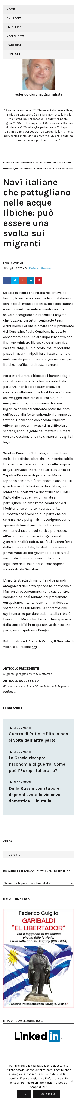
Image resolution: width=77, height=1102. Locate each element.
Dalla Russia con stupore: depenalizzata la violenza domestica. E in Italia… (35, 794)
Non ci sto (15, 36)
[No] (72, 1081)
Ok (24, 1093)
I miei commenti (14, 262)
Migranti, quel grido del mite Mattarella (27, 671)
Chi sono (13, 18)
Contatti (14, 54)
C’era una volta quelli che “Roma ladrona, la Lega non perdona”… (36, 686)
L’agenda (13, 45)
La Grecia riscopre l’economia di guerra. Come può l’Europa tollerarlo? (37, 764)
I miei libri (14, 27)
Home (10, 9)
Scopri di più (47, 1093)
